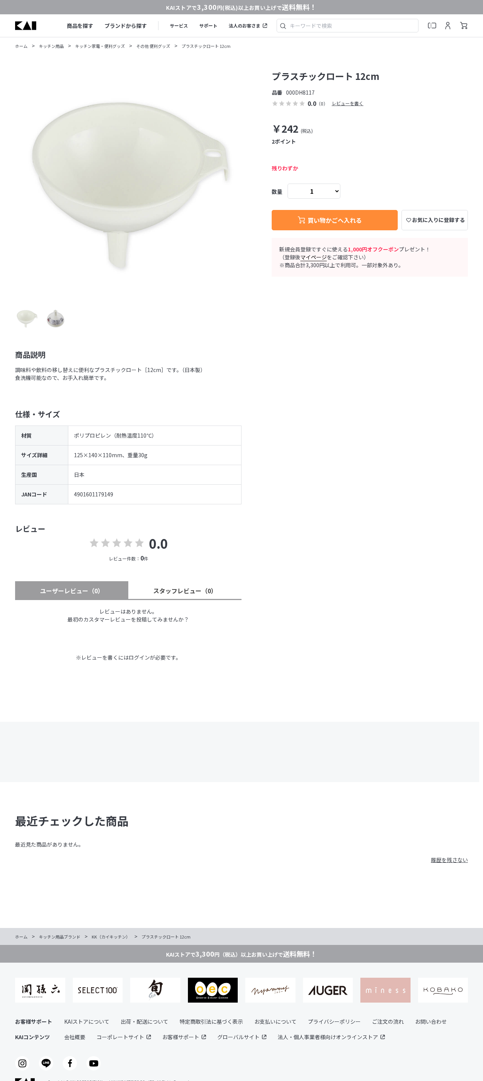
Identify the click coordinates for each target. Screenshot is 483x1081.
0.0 (158, 543)
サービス (179, 25)
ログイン (139, 657)
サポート (208, 25)
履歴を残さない (449, 860)
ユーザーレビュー (72, 590)
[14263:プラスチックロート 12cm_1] (55, 318)
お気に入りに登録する (438, 220)
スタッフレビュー (185, 590)
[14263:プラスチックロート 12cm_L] (26, 318)
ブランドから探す (126, 25)
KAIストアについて (86, 1021)
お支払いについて (275, 1021)
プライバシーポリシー (334, 1021)
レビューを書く (347, 103)
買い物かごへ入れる (335, 220)
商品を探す (80, 25)
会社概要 (74, 1037)
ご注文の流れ (388, 1021)
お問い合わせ (431, 1021)
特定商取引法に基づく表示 (211, 1021)
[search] (283, 25)
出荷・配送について (144, 1021)
